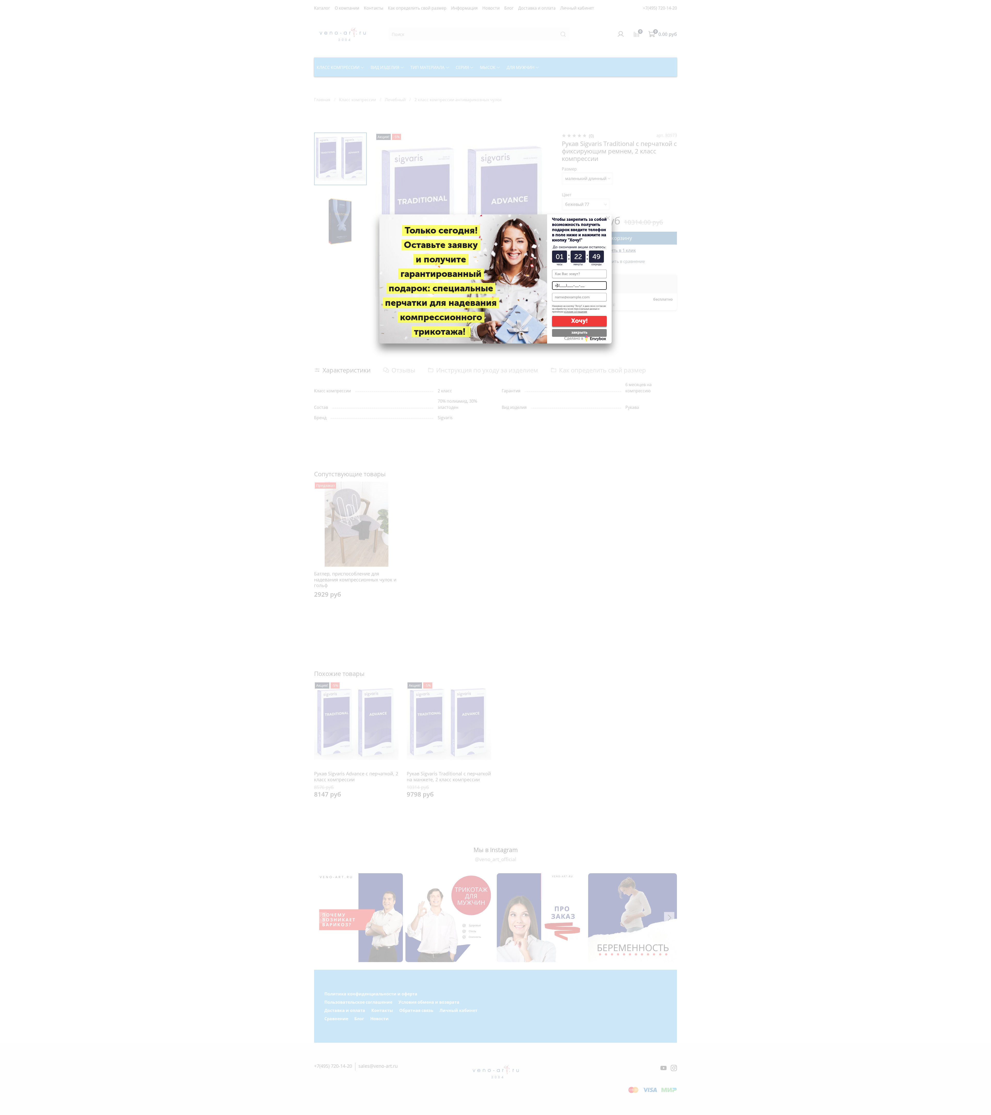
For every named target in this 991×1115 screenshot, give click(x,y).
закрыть (579, 332)
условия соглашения (575, 311)
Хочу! (579, 320)
